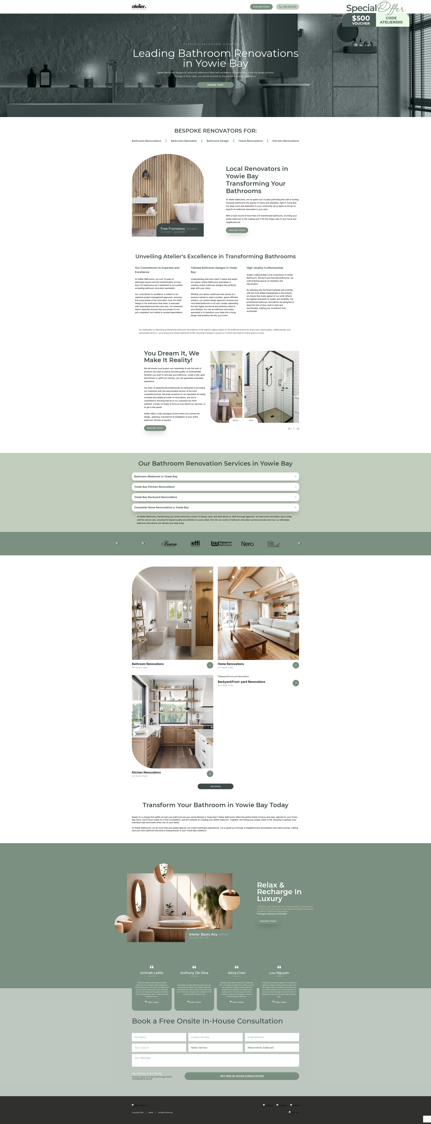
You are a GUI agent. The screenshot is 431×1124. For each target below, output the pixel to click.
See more (215, 786)
